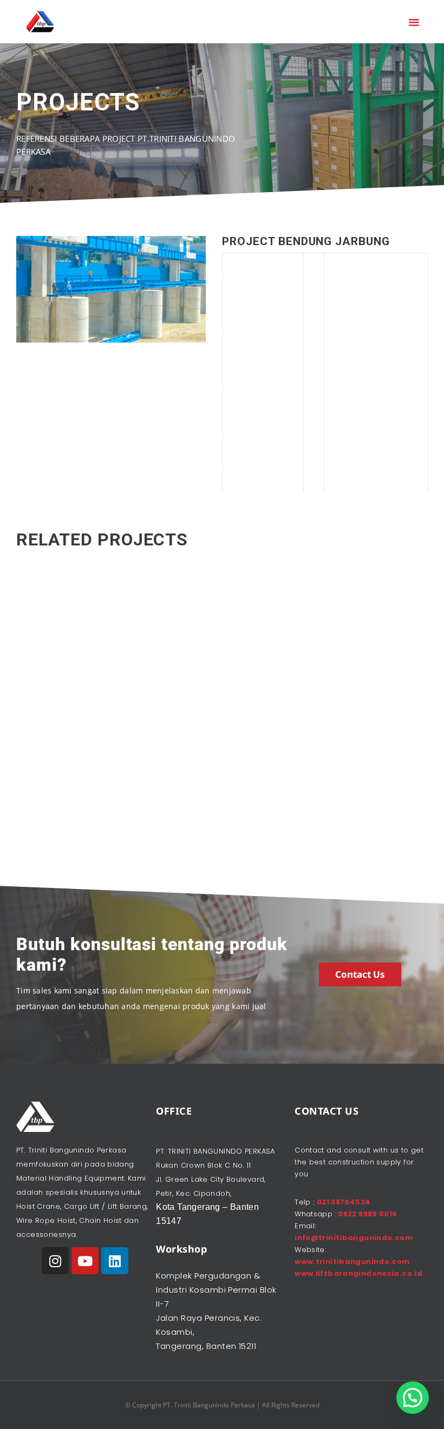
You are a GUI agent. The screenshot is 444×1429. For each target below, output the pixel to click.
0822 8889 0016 (366, 1214)
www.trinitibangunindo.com (352, 1261)
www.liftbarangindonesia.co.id (358, 1273)
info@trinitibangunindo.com (354, 1238)
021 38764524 (344, 1202)
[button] (414, 21)
